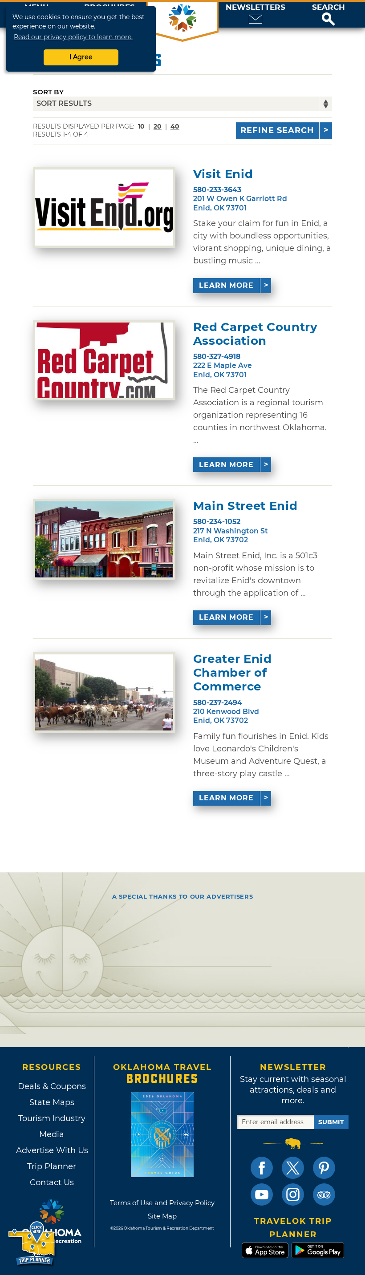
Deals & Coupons (52, 1086)
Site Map (162, 1216)
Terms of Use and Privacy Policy (162, 1202)
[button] (328, 15)
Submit (331, 1122)
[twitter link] (293, 1168)
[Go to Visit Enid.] (104, 207)
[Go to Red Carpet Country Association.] (104, 360)
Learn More (226, 285)
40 (174, 126)
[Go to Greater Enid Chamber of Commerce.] (104, 692)
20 (158, 126)
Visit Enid (223, 174)
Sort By (48, 92)
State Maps (51, 1102)
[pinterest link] (324, 1168)
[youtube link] (262, 1194)
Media (51, 1134)
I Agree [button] (81, 57)
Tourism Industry (51, 1118)
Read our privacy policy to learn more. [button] (73, 37)
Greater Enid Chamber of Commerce (232, 673)
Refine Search (277, 130)
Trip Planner (51, 1166)
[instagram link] (293, 1194)
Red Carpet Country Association (255, 334)
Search (328, 7)
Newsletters (255, 7)
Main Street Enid (245, 506)
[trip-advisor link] (324, 1194)
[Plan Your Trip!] (32, 1243)
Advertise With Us (51, 1150)
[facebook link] (262, 1168)
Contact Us (52, 1182)
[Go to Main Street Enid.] (104, 539)
